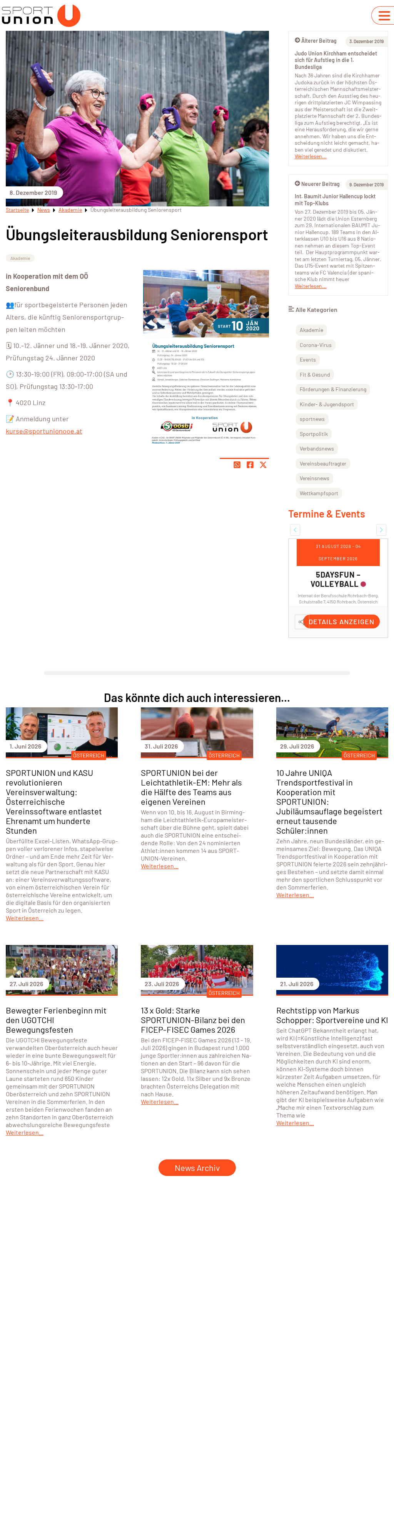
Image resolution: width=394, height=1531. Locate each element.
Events (308, 359)
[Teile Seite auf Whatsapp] (237, 465)
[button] (295, 530)
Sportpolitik (314, 433)
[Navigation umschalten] (384, 15)
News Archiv (197, 1167)
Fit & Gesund (315, 374)
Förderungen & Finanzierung (333, 389)
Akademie (70, 209)
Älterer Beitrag (319, 40)
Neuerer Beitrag (320, 184)
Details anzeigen (341, 621)
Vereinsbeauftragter (323, 463)
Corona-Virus (316, 345)
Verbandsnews (317, 448)
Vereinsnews (314, 478)
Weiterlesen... (311, 156)
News (43, 209)
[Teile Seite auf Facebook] (250, 465)
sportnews (312, 418)
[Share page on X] (263, 465)
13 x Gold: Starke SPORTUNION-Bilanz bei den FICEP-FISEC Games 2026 (193, 1019)
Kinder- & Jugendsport (327, 404)
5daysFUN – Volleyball (336, 579)
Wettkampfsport (319, 493)
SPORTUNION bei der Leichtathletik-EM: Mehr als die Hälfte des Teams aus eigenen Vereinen (191, 786)
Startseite (17, 209)
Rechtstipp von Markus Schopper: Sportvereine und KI (332, 1015)
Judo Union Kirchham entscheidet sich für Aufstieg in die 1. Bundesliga (336, 60)
